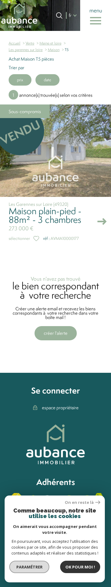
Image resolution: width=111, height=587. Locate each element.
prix (20, 80)
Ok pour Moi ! (80, 567)
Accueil (14, 43)
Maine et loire (50, 43)
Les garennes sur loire (26, 49)
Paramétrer (29, 567)
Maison (54, 49)
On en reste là (79, 502)
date (47, 80)
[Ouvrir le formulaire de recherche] (59, 15)
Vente (30, 43)
